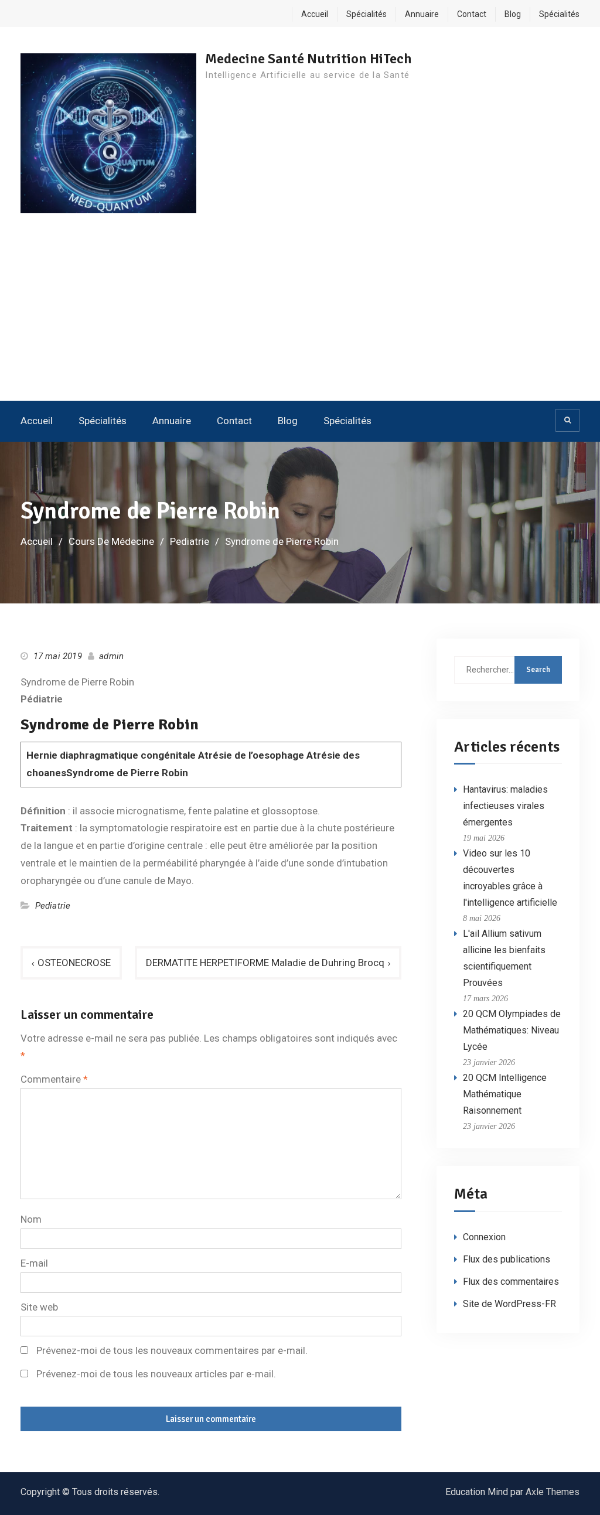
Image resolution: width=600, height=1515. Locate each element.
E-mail (34, 1263)
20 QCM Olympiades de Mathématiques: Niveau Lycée (512, 1030)
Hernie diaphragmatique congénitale (111, 755)
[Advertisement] (300, 313)
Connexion (484, 1237)
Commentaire (54, 1079)
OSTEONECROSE (74, 962)
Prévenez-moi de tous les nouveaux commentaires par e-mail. (172, 1350)
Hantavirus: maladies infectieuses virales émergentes (505, 806)
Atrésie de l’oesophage (252, 755)
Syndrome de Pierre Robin (127, 773)
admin (111, 656)
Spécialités (366, 14)
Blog (512, 14)
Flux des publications (506, 1259)
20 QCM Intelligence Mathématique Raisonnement (505, 1094)
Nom (31, 1219)
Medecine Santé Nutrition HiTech (308, 58)
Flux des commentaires (511, 1281)
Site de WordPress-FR (509, 1303)
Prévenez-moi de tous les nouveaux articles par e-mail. (156, 1374)
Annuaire (422, 14)
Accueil (314, 14)
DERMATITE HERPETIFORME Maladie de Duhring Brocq (265, 962)
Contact (471, 14)
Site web (39, 1307)
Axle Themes (552, 1491)
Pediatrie (53, 905)
